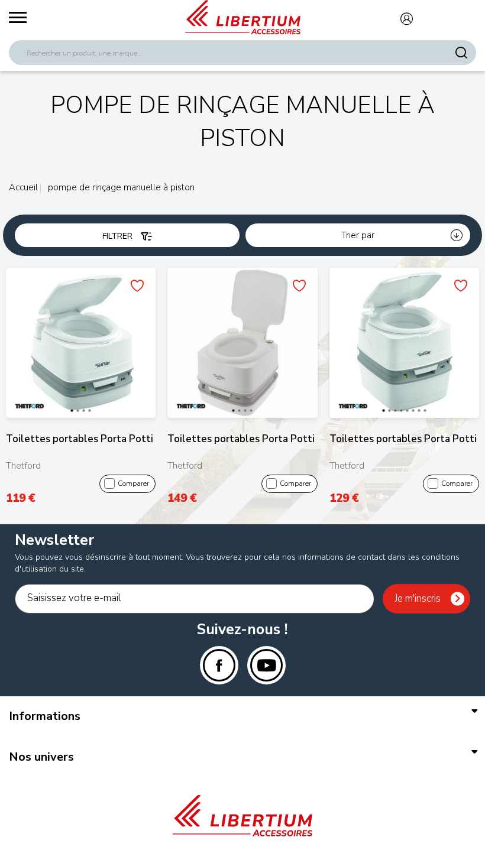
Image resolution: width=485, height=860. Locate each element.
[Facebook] (219, 665)
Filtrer (118, 236)
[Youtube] (266, 665)
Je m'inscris (418, 598)
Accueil (23, 187)
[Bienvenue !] (242, 17)
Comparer (133, 483)
